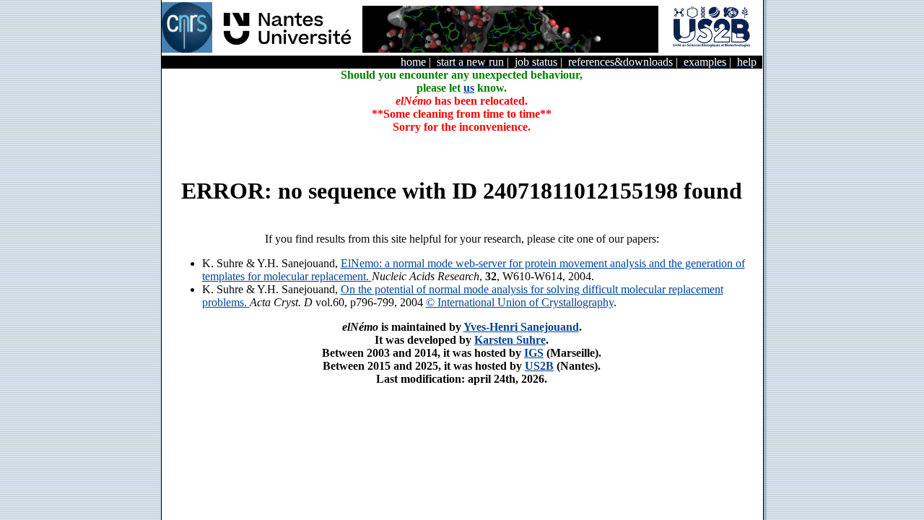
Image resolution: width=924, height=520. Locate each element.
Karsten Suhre (510, 340)
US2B (539, 366)
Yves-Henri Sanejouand (521, 327)
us (468, 88)
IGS (534, 353)
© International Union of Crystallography (520, 302)
